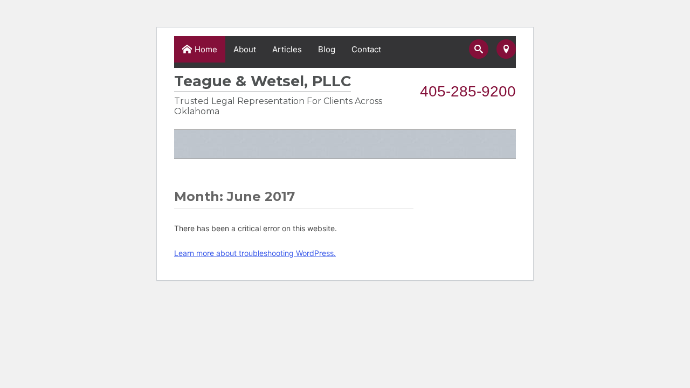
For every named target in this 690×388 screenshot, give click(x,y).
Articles (287, 49)
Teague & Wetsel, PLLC (262, 81)
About (244, 49)
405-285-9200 (468, 91)
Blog (326, 49)
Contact (366, 49)
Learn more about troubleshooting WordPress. (255, 253)
